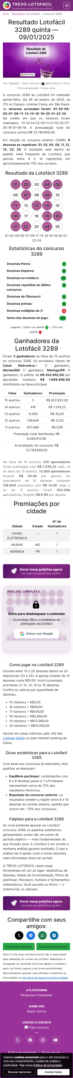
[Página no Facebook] (30, 1040)
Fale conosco (38, 1027)
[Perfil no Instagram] (43, 1040)
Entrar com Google (39, 633)
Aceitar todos (53, 1072)
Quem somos (36, 1011)
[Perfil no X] (17, 1040)
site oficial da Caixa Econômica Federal (45, 977)
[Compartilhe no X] (19, 935)
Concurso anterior (18, 947)
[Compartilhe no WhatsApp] (42, 935)
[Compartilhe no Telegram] (54, 935)
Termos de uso (51, 1052)
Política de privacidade (22, 1052)
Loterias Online (14, 738)
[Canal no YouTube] (55, 1040)
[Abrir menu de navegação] (66, 5)
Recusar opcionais (19, 1072)
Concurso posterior (53, 947)
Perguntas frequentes (36, 995)
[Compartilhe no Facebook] (30, 935)
